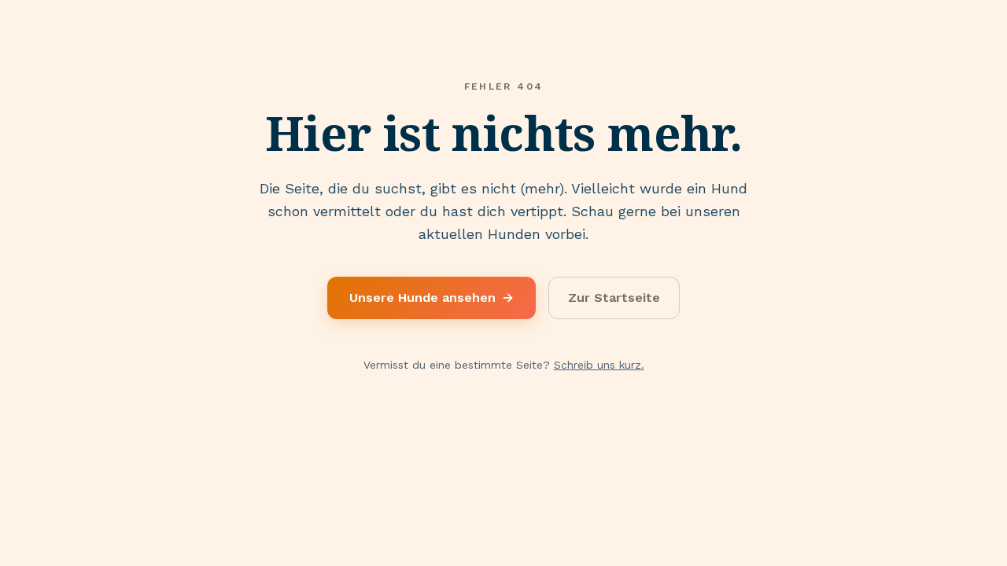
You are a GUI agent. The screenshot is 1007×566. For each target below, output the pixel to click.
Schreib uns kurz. (599, 364)
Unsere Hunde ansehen (431, 297)
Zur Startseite (614, 297)
